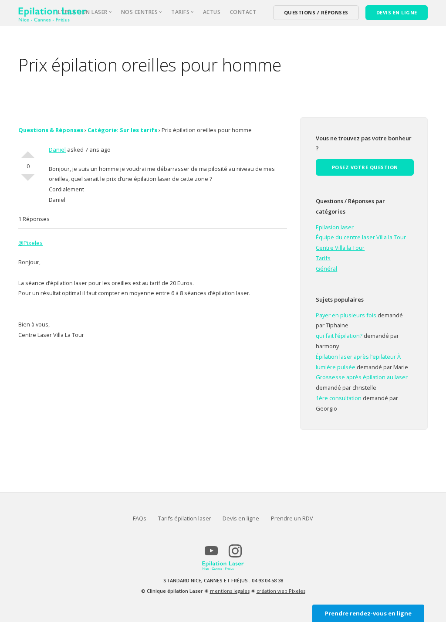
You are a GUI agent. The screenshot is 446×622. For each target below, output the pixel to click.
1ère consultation (339, 398)
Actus (212, 12)
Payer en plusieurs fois (346, 315)
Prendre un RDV (292, 518)
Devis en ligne (241, 518)
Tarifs (323, 258)
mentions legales (230, 591)
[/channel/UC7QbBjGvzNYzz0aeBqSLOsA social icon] (211, 554)
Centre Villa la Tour (340, 248)
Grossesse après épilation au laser (362, 377)
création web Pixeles (281, 591)
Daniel (57, 149)
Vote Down (28, 181)
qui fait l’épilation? (339, 336)
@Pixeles (30, 243)
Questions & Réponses (50, 130)
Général (326, 268)
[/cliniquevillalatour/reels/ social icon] (235, 554)
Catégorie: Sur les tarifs (122, 130)
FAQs (139, 518)
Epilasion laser (335, 227)
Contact (243, 12)
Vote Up (28, 151)
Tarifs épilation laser (184, 518)
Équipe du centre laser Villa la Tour (361, 237)
